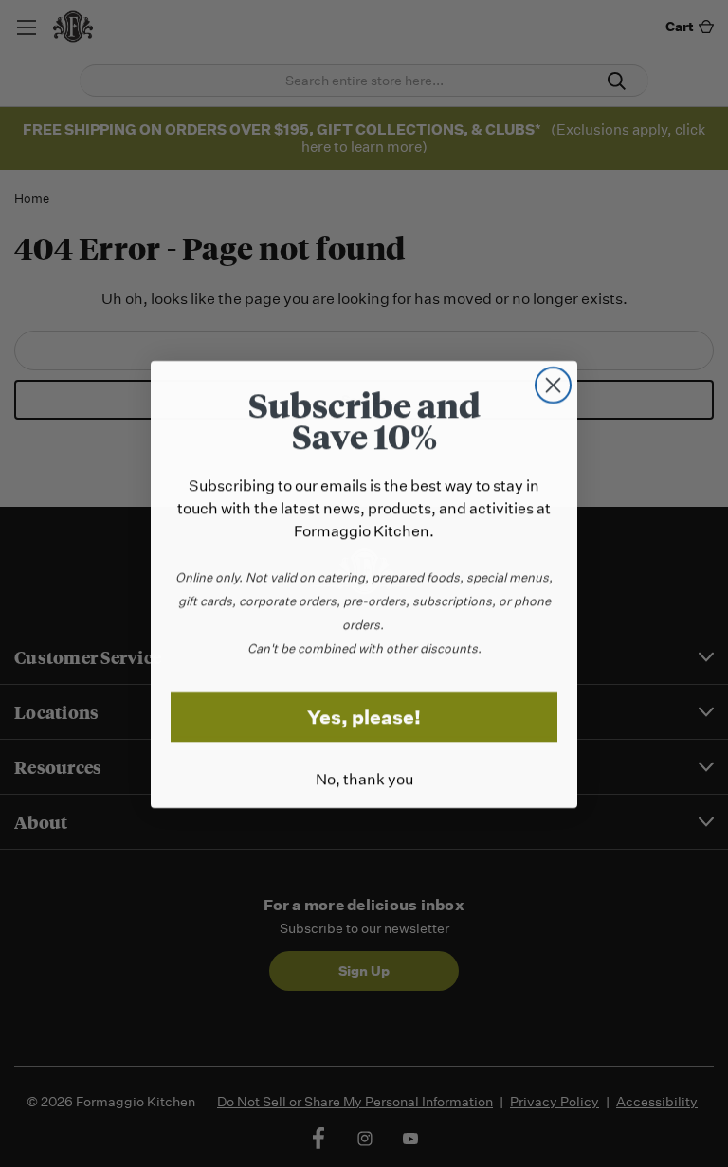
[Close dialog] (553, 384)
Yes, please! (364, 716)
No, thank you (364, 778)
